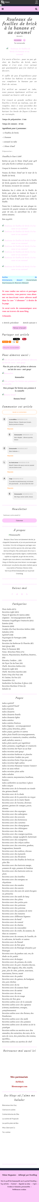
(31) (13, 666)
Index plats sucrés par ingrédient (16, 743)
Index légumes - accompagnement (16, 726)
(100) (14, 637)
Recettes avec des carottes (13, 822)
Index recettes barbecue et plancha (17, 754)
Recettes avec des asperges (14, 811)
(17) (11, 677)
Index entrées (8, 720)
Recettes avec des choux (12, 831)
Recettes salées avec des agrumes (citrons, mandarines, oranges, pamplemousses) (16, 1008)
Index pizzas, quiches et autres (15, 731)
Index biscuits (8, 709)
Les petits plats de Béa (10, 1123)
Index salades (8, 774)
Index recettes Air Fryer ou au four (16, 749)
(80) (8, 646)
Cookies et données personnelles (18, 1187)
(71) (13, 652)
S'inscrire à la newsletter (11, 347)
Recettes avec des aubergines (14, 814)
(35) (12, 660)
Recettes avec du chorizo (12, 925)
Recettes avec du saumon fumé (15, 987)
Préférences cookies (19, 1190)
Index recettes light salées (13, 763)
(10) (17, 683)
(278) (16, 618)
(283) (15, 615)
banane (9, 280)
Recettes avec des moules (13, 885)
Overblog (33, 1175)
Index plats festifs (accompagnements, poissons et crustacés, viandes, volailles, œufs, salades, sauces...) (19, 737)
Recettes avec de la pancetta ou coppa (18, 797)
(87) (18, 643)
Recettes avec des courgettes (14, 840)
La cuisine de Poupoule (10, 1119)
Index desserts (8, 712)
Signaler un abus (25, 1184)
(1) (6, 689)
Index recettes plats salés (13, 771)
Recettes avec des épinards (13, 854)
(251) (18, 620)
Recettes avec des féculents (14, 857)
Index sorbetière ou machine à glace (17, 783)
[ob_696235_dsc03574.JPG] (19, 54)
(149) (7, 635)
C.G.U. (35, 1184)
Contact (14, 1184)
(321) (10, 612)
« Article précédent (10, 323)
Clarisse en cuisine (8, 1110)
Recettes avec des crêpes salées (15, 842)
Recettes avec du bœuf (11, 919)
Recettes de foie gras (11, 999)
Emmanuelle (20, 571)
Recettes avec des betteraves (14, 820)
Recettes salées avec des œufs (15, 1019)
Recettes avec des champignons (15, 825)
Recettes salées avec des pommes (16, 1022)
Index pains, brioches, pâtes (13, 729)
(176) (8, 632)
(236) (7, 623)
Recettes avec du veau (11, 993)
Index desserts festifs (11, 714)
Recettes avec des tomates (13, 913)
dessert (19, 280)
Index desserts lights (11, 717)
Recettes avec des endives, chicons (17, 851)
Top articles (5, 1184)
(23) (10, 669)
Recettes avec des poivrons (13, 908)
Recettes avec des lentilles (13, 877)
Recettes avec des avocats (13, 817)
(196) (18, 629)
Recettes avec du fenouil (12, 942)
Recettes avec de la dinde (13, 794)
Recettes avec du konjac (12, 959)
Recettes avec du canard (12, 922)
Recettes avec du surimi (12, 990)
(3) (14, 686)
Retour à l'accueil (19, 328)
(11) (8, 680)
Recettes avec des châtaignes (14, 828)
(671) (9, 609)
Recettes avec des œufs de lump (15, 896)
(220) (8, 626)
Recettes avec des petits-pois (14, 902)
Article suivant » (30, 323)
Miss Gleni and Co (8, 1128)
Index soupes (7, 785)
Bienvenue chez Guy (9, 1105)
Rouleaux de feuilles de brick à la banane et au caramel (19, 26)
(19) (12, 674)
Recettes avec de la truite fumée (16, 800)
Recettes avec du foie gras (13, 945)
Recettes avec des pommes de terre (17, 911)
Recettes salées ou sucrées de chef (17, 1042)
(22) (14, 672)
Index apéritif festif (10, 706)
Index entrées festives (11, 723)
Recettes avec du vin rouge (13, 996)
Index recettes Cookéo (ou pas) (15, 757)
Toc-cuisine (6, 1132)
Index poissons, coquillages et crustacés (19, 746)
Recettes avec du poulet (12, 976)
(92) (7, 640)
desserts (19, 36)
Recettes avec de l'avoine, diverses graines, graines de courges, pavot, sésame (17, 806)
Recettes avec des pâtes (12, 899)
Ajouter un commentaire (19, 412)
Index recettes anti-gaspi (13, 751)
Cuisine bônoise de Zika (10, 1114)
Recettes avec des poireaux (13, 905)
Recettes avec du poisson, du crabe (17, 962)
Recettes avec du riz (10, 985)
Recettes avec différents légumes (16, 916)
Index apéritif (8, 703)
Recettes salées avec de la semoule (17, 1002)
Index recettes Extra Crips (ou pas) (17, 760)
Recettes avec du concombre (14, 928)
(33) (12, 663)
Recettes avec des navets (13, 888)
